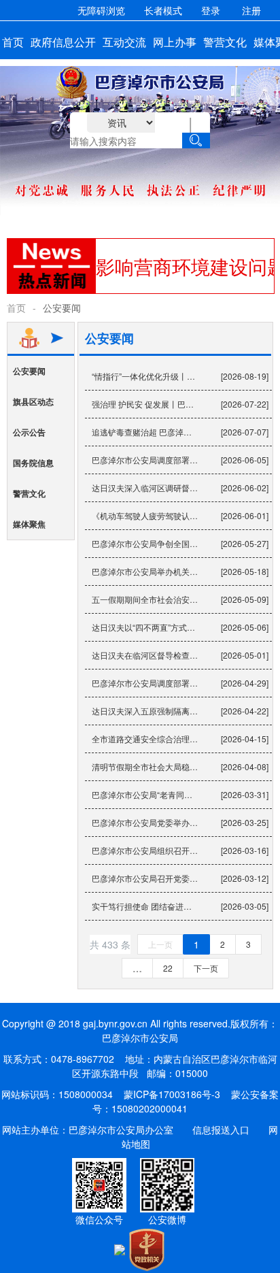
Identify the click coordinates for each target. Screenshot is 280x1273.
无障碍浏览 (101, 10)
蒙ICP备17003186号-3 (172, 1094)
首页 (16, 307)
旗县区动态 (33, 401)
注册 (251, 10)
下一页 (206, 968)
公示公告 (29, 432)
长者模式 (163, 10)
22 (168, 968)
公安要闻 (29, 371)
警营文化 (29, 493)
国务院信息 (33, 463)
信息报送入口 (220, 1129)
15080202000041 (149, 1108)
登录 (210, 10)
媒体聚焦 (29, 524)
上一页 (160, 944)
